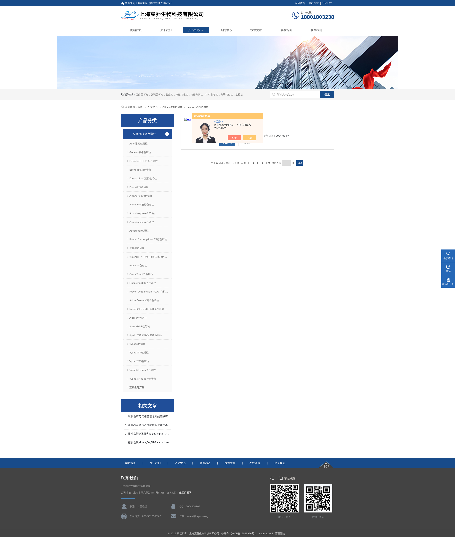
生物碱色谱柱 (136, 248)
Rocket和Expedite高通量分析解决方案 (150, 309)
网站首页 (136, 30)
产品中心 (194, 30)
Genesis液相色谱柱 (140, 152)
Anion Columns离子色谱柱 (144, 300)
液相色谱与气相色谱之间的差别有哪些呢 (149, 416)
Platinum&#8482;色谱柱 (142, 282)
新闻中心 (226, 30)
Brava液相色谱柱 (138, 187)
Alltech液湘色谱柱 (172, 107)
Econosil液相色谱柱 (197, 107)
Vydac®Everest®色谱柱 (142, 370)
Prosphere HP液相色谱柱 (143, 161)
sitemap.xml (266, 533)
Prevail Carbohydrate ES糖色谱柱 (148, 239)
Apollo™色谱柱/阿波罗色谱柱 (145, 335)
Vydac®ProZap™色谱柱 (142, 378)
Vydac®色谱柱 (137, 343)
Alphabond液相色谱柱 (141, 204)
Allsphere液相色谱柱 (140, 195)
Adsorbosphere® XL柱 (142, 213)
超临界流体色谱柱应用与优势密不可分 (149, 424)
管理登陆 (280, 533)
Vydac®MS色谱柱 (139, 361)
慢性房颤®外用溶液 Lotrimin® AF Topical (149, 433)
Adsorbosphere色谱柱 (141, 222)
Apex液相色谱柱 (138, 143)
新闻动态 (205, 462)
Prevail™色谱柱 (138, 265)
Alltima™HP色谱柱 (139, 326)
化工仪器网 (185, 492)
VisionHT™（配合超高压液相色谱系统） (150, 256)
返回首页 (300, 3)
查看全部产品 (136, 387)
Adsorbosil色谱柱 (139, 230)
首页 (140, 107)
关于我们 (166, 30)
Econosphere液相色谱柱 (143, 178)
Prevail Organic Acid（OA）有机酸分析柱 (150, 291)
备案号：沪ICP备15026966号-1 (239, 533)
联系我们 (327, 3)
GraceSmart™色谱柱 (141, 274)
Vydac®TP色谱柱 (139, 352)
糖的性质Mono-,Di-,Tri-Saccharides (148, 442)
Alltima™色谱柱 (138, 317)
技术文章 (256, 30)
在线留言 (314, 3)
